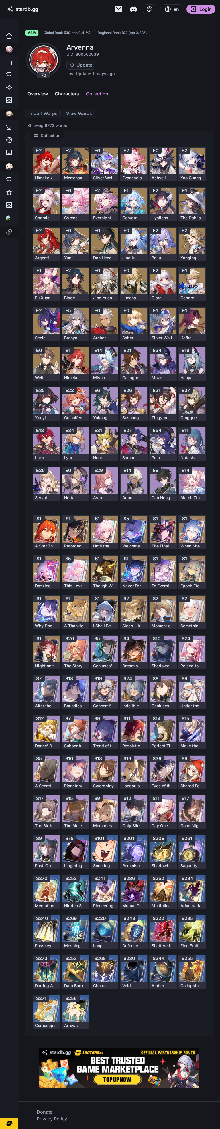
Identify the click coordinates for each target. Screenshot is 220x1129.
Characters (67, 94)
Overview (38, 94)
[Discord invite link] (133, 9)
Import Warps (43, 113)
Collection (97, 94)
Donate (44, 1112)
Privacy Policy (52, 1119)
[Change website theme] (149, 9)
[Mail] (118, 9)
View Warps (79, 113)
